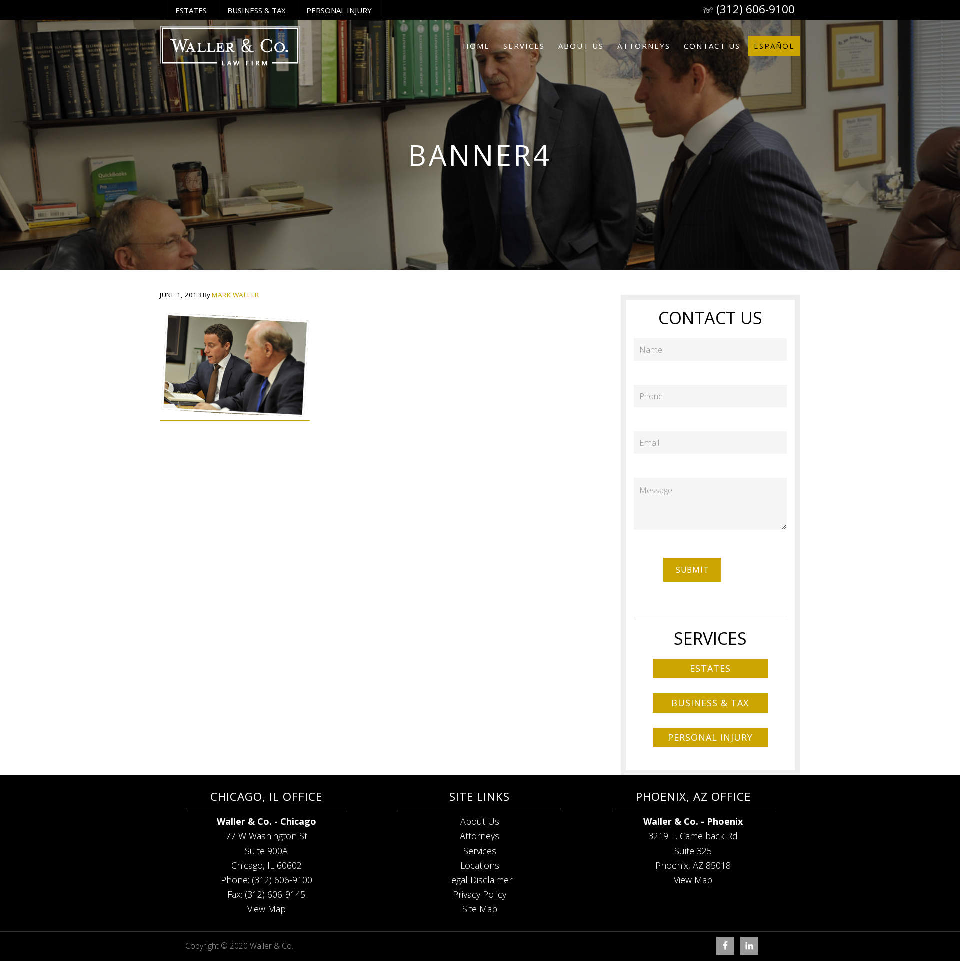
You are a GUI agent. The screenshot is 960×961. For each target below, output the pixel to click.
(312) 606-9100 (755, 9)
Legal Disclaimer (479, 880)
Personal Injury (339, 10)
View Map (267, 909)
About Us (480, 821)
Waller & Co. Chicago (230, 46)
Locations (480, 865)
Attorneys (480, 836)
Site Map (480, 909)
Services (480, 851)
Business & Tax (257, 10)
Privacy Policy (479, 894)
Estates (191, 10)
